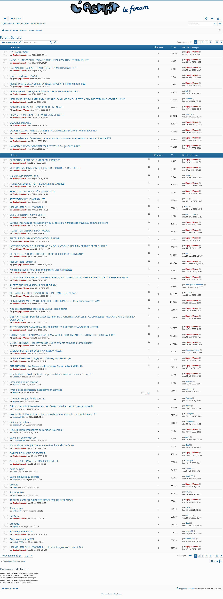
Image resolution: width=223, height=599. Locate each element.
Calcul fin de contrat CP (23, 437)
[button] (190, 42)
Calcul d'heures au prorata (24, 476)
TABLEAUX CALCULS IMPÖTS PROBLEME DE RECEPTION (41, 500)
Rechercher (9, 23)
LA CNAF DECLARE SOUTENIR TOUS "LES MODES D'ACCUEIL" (44, 68)
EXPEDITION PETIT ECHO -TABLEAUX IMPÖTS (35, 160)
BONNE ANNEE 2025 (21, 531)
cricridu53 (189, 531)
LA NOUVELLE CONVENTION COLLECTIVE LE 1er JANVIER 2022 (45, 146)
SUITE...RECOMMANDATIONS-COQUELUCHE (34, 238)
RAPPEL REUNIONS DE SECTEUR (28, 453)
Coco (15, 472)
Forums (17, 18)
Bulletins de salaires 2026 (24, 175)
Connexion (24, 23)
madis (187, 507)
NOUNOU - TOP (19, 52)
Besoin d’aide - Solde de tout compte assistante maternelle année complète (52, 374)
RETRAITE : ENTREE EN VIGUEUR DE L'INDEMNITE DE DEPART (44, 293)
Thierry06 (189, 461)
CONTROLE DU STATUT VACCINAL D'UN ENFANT (37, 107)
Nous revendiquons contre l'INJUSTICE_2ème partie (38, 308)
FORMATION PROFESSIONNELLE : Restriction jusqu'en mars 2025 (46, 547)
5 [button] (210, 42)
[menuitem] (206, 18)
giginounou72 (190, 214)
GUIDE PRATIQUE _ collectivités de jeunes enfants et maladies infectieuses (51, 342)
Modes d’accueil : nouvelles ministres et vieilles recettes (41, 269)
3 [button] (202, 42)
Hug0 (187, 445)
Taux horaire (17, 508)
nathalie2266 (18, 542)
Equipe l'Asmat (19, 55)
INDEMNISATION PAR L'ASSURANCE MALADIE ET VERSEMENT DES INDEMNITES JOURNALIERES (62, 335)
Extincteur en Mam (20, 422)
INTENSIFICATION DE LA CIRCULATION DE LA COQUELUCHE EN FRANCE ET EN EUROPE (58, 246)
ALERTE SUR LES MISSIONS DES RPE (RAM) (33, 285)
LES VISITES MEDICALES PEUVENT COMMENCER (36, 114)
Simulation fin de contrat (24, 381)
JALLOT (188, 293)
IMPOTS (14, 515)
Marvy (188, 406)
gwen (15, 487)
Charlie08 (189, 476)
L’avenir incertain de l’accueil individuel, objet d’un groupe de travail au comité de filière (59, 222)
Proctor (16, 409)
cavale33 (16, 480)
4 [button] (206, 42)
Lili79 (15, 433)
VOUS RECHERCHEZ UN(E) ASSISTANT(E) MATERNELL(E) (40, 358)
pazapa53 (17, 425)
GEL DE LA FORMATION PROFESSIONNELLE (34, 461)
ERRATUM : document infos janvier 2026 (32, 191)
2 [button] (199, 42)
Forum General (11, 37)
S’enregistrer (39, 23)
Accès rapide (5, 19)
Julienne (188, 99)
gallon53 (188, 515)
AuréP (187, 175)
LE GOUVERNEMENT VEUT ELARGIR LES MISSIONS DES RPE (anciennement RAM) (55, 301)
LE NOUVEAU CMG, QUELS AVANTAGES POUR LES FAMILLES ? (44, 91)
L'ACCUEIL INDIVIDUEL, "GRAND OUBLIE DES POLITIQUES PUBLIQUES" (49, 60)
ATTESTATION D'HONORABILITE (27, 199)
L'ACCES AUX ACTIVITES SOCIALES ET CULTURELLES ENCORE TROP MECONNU (53, 130)
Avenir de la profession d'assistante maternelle (36, 389)
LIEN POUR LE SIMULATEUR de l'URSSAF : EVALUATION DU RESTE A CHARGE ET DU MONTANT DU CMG (68, 99)
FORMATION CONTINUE (23, 261)
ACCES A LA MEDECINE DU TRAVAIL (30, 230)
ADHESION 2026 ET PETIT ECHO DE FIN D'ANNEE (37, 183)
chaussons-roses (192, 350)
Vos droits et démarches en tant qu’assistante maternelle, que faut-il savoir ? (52, 414)
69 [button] (217, 42)
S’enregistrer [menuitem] (219, 19)
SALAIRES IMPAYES (20, 122)
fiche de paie (17, 468)
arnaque (14, 523)
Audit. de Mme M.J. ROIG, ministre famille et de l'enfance (42, 445)
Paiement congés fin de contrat (27, 398)
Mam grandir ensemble (194, 285)
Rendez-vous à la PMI (22, 539)
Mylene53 (17, 511)
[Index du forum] (111, 8)
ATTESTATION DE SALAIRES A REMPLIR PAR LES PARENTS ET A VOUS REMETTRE (54, 327)
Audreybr (189, 414)
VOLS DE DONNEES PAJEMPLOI (27, 215)
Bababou (16, 377)
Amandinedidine (19, 440)
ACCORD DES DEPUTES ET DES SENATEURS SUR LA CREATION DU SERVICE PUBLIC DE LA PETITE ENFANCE (69, 277)
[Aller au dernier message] (200, 52)
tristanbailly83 (18, 417)
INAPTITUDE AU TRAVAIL (24, 75)
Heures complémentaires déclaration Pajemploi (36, 429)
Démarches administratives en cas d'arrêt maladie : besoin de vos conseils (51, 406)
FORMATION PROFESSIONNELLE (28, 207)
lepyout (16, 392)
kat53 (15, 495)
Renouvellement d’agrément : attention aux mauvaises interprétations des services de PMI (60, 138)
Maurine (16, 401)
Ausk (187, 437)
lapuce (15, 526)
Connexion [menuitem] (213, 19)
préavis (14, 484)
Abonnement (17, 492)
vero (187, 253)
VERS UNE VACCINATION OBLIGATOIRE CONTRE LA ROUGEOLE (45, 168)
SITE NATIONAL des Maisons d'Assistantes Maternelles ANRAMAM (47, 366)
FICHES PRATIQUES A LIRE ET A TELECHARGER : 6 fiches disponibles (47, 83)
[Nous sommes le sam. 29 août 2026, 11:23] (220, 30)
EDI (186, 91)
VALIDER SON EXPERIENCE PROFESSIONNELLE (36, 350)
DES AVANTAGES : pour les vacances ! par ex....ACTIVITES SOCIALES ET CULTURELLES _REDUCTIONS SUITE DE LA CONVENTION (72, 318)
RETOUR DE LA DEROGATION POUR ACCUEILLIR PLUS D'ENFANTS (46, 254)
